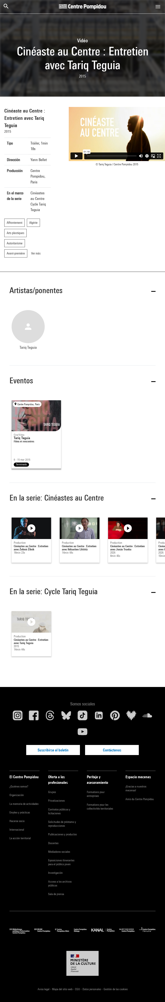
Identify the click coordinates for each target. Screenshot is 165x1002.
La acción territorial (20, 838)
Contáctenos (112, 750)
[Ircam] (44, 933)
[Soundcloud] (147, 717)
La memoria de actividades (23, 804)
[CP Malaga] (82, 933)
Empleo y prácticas (19, 812)
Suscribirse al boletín (53, 750)
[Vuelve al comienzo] (155, 992)
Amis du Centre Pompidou (139, 799)
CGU (78, 989)
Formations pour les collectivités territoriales (100, 806)
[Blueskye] (66, 717)
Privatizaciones (56, 800)
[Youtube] (82, 733)
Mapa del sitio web (62, 989)
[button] (82, 291)
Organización (16, 795)
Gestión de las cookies (116, 989)
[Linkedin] (99, 717)
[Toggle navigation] (158, 6)
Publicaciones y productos (62, 834)
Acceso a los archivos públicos (60, 883)
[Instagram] (17, 717)
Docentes (53, 843)
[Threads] (50, 717)
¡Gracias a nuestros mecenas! (135, 788)
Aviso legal (44, 989)
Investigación (55, 872)
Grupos (52, 792)
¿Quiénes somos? (18, 786)
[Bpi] (21, 933)
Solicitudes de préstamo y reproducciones (62, 823)
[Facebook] (34, 717)
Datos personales (92, 989)
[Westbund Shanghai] (129, 933)
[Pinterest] (115, 717)
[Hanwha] (147, 933)
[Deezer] (131, 717)
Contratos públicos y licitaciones (59, 811)
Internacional (16, 829)
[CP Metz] (64, 933)
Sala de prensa (56, 894)
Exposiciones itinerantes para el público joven (61, 862)
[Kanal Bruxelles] (105, 933)
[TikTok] (82, 717)
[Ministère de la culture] (82, 963)
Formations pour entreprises (96, 794)
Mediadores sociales (59, 851)
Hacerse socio (16, 821)
